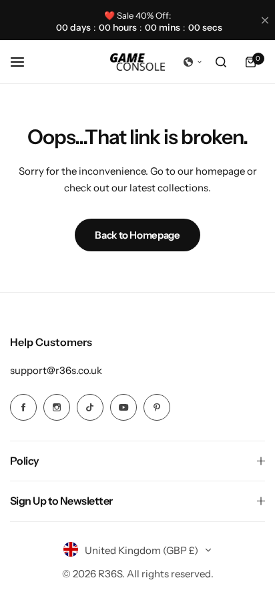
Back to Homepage (137, 235)
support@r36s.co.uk (56, 370)
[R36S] (137, 62)
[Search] (221, 62)
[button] (193, 62)
